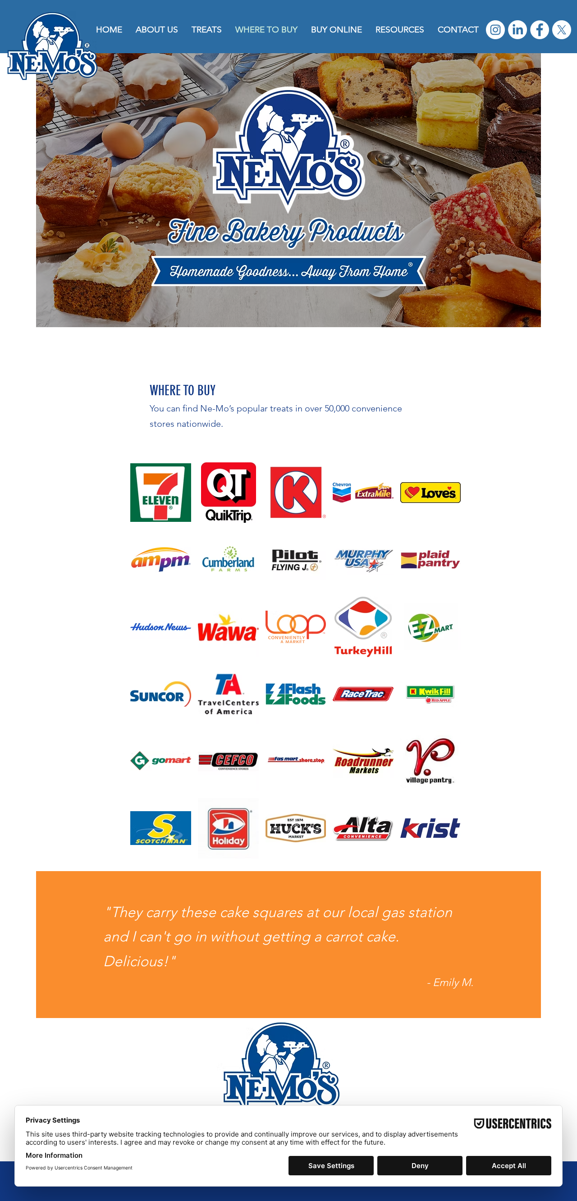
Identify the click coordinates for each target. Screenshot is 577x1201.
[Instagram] (495, 29)
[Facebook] (539, 29)
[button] (207, 29)
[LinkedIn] (517, 29)
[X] (561, 29)
